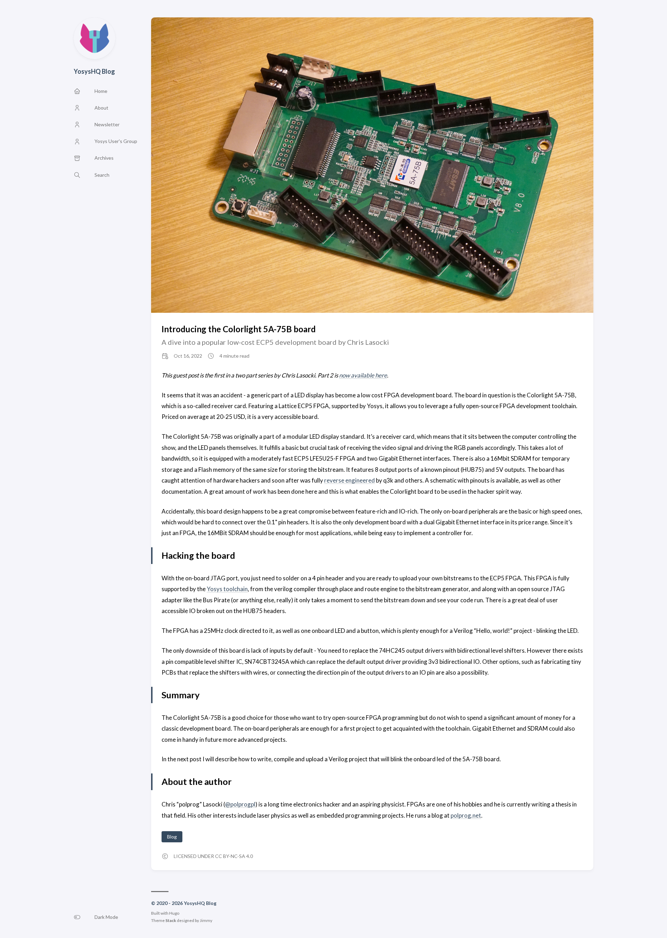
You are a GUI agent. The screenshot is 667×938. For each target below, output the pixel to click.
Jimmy (206, 920)
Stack (170, 920)
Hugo (174, 913)
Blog (172, 837)
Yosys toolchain (227, 589)
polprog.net (466, 815)
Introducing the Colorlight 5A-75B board (239, 329)
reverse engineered (349, 480)
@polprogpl (240, 804)
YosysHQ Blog (94, 71)
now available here (363, 375)
